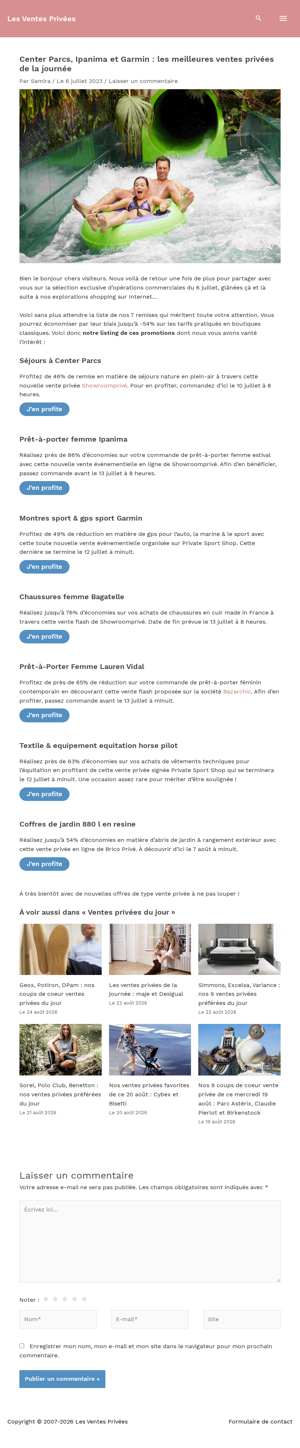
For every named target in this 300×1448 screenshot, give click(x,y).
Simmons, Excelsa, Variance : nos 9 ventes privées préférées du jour (239, 994)
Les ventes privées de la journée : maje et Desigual (146, 990)
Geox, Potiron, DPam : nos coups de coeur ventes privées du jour (56, 994)
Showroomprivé (104, 385)
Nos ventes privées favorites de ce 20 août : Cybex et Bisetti (149, 1094)
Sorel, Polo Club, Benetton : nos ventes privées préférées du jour (60, 1094)
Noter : (29, 1300)
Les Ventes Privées (41, 18)
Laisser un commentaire (143, 81)
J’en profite (44, 409)
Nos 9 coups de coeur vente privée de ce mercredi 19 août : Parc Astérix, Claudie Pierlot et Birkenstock (238, 1099)
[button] (258, 18)
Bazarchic (237, 691)
